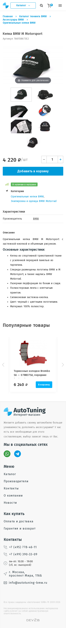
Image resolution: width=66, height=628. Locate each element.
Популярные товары (26, 325)
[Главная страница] (6, 5)
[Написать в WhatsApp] (7, 453)
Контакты (11, 488)
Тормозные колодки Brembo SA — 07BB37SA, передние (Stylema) (32, 373)
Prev (3, 364)
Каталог (10, 474)
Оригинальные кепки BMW (27, 196)
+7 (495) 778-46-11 (23, 547)
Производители (16, 481)
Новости (10, 502)
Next (62, 364)
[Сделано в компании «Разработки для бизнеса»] (33, 620)
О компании (13, 495)
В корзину (44, 384)
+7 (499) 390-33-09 (23, 554)
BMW (36, 218)
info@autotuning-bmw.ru (28, 582)
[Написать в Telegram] (17, 453)
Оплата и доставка (18, 521)
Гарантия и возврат (20, 528)
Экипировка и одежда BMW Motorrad (33, 201)
